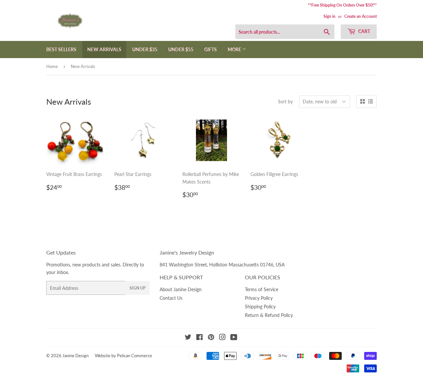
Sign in (329, 16)
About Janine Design (181, 289)
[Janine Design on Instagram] (222, 338)
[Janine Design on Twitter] (188, 338)
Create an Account (360, 16)
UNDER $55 (180, 49)
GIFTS (210, 49)
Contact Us (171, 298)
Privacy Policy (259, 298)
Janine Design (75, 355)
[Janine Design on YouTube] (233, 338)
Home (52, 66)
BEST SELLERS (61, 49)
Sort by (285, 101)
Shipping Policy (260, 306)
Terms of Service (261, 289)
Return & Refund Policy (269, 315)
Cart (363, 31)
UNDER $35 (144, 49)
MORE (235, 49)
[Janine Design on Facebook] (199, 338)
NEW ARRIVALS (104, 49)
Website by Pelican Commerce (123, 355)
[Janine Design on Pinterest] (211, 338)
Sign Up (137, 288)
